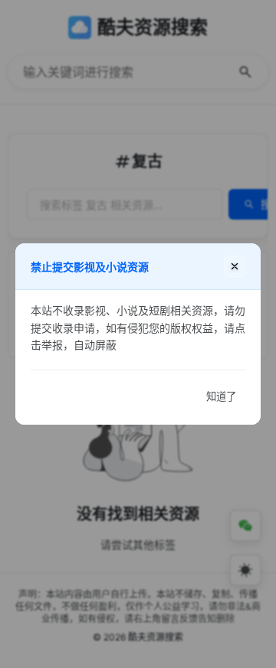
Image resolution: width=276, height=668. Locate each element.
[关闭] (234, 266)
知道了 (221, 396)
